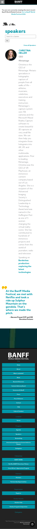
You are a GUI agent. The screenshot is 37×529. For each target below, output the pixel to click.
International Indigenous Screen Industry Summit (18, 443)
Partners (18, 477)
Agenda (18, 430)
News (18, 377)
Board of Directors (18, 381)
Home (18, 365)
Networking (18, 438)
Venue (18, 420)
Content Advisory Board (18, 386)
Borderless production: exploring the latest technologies (24, 266)
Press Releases (18, 398)
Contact (18, 403)
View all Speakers (30, 45)
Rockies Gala (18, 502)
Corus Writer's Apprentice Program (18, 468)
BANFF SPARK (18, 460)
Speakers (18, 434)
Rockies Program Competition (18, 506)
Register (18, 493)
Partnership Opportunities (18, 482)
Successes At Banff (18, 390)
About (18, 369)
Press (18, 394)
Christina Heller (25, 51)
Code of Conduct (19, 411)
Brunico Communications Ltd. (27, 522)
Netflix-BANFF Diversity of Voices (19, 464)
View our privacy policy (29, 524)
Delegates (18, 448)
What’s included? (18, 373)
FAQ (18, 407)
